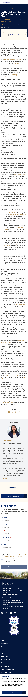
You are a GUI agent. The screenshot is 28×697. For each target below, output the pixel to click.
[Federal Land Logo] (8, 583)
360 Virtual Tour (5, 666)
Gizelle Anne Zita (9, 441)
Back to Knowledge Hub (9, 8)
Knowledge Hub (5, 659)
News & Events (5, 656)
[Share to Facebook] (2, 27)
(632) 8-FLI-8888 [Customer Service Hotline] (13, 607)
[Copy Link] (12, 27)
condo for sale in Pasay (12, 375)
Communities (5, 650)
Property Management (7, 669)
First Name (4, 517)
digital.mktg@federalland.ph (10, 597)
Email (3, 530)
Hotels (3, 653)
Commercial (4, 647)
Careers (3, 663)
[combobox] (3, 540)
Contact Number (6, 537)
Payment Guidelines (7, 672)
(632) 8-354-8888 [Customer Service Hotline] (13, 603)
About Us (3, 640)
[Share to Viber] (5, 27)
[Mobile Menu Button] (26, 2)
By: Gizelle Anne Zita (6, 21)
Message (4, 544)
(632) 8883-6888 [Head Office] (11, 600)
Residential (4, 643)
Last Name (4, 524)
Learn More (4, 688)
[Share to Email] (8, 27)
